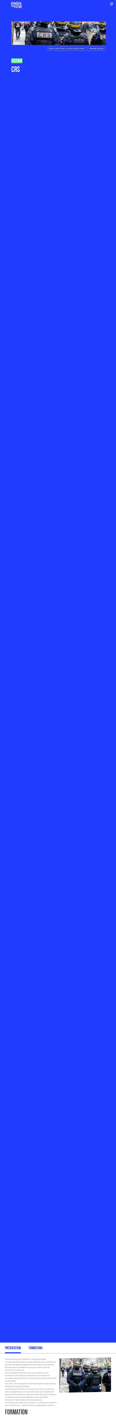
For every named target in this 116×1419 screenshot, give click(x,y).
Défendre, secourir (96, 48)
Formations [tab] (36, 1348)
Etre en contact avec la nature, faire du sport (66, 48)
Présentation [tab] (13, 1348)
